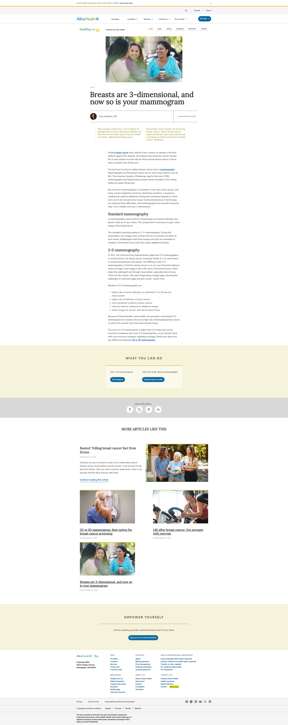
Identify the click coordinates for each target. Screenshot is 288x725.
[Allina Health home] (87, 19)
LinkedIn (195, 701)
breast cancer (122, 152)
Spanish (138, 708)
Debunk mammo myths (153, 379)
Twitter (191, 701)
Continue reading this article (94, 479)
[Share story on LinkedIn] (158, 409)
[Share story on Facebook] (130, 409)
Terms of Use (93, 701)
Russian (118, 708)
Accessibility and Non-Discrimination (120, 701)
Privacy (79, 701)
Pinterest (210, 701)
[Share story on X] (139, 409)
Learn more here (126, 3)
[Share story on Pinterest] (149, 409)
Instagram (205, 701)
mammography (167, 169)
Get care (203, 18)
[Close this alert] (211, 3)
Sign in (209, 10)
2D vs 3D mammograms (143, 340)
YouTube (200, 701)
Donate (197, 10)
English (108, 708)
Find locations (117, 379)
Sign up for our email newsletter (143, 637)
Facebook (186, 701)
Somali (128, 708)
